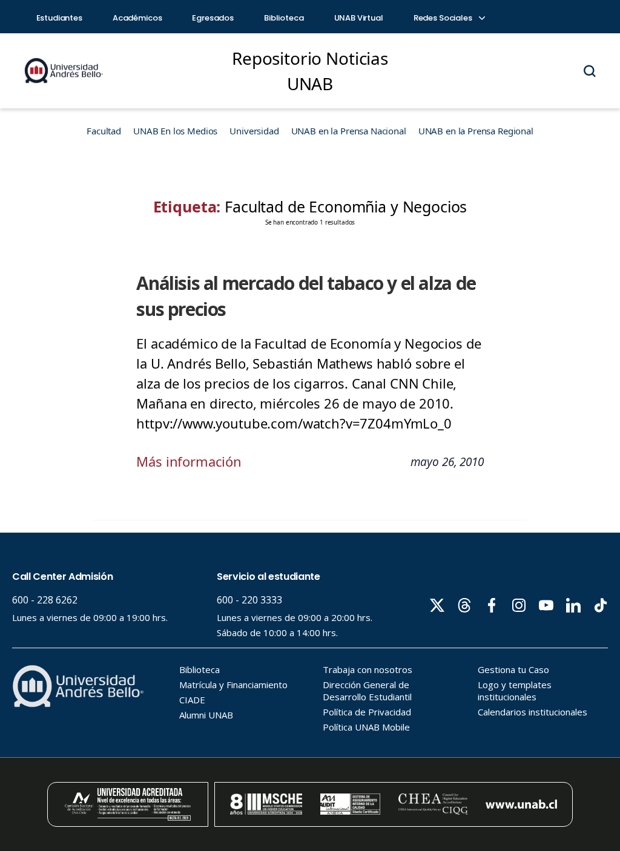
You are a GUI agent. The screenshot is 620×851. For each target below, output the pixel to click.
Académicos (137, 18)
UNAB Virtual (358, 18)
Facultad (104, 131)
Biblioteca (284, 18)
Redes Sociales (444, 18)
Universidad (254, 131)
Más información (189, 461)
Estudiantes (59, 18)
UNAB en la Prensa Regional (475, 131)
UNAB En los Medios (175, 131)
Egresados (213, 18)
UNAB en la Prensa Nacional (348, 131)
